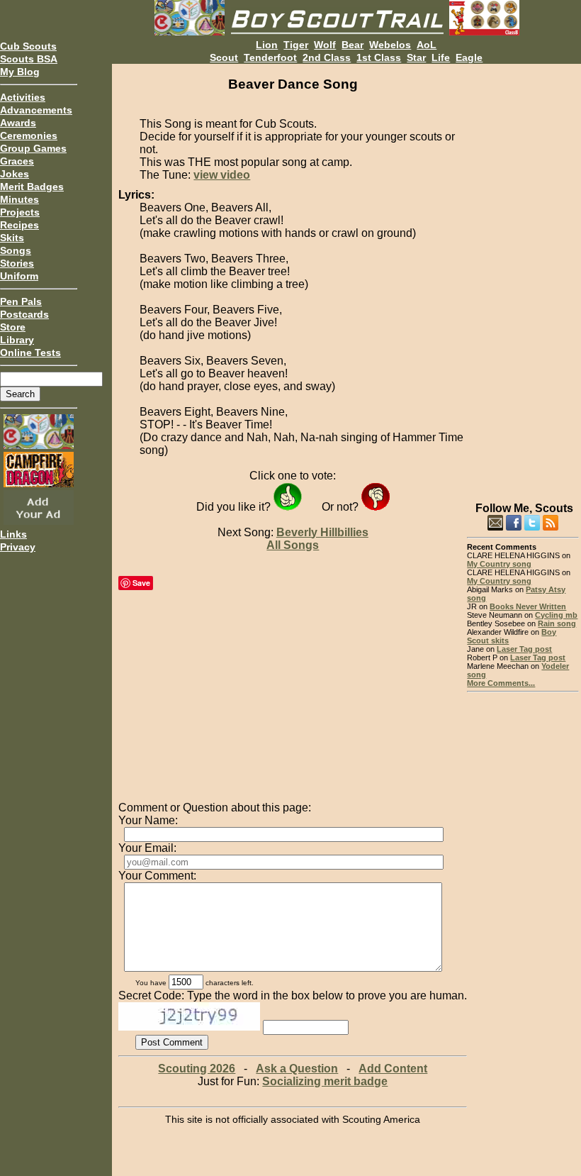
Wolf (325, 44)
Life (440, 57)
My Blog (20, 71)
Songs (15, 250)
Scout (224, 57)
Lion (267, 44)
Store (13, 327)
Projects (20, 212)
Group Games (33, 148)
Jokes (14, 173)
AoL (426, 44)
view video (221, 175)
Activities (22, 97)
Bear (352, 44)
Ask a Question (297, 1069)
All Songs (292, 545)
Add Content (393, 1069)
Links (13, 534)
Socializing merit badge (325, 1081)
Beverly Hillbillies (322, 532)
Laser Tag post (524, 649)
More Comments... (501, 683)
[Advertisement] (522, 276)
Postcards (24, 314)
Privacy (17, 547)
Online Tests (30, 352)
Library (17, 339)
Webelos (390, 44)
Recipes (19, 225)
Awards (18, 122)
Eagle (469, 57)
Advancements (36, 110)
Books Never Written (528, 606)
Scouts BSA (28, 59)
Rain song (557, 623)
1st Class (378, 57)
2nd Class (327, 57)
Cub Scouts (28, 46)
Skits (12, 237)
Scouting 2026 (196, 1069)
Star (416, 57)
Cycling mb (556, 615)
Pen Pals (21, 301)
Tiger (295, 44)
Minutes (19, 199)
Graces (17, 161)
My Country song (499, 564)
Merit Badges (32, 186)
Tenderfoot (270, 57)
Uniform (19, 276)
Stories (17, 263)
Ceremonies (28, 135)
